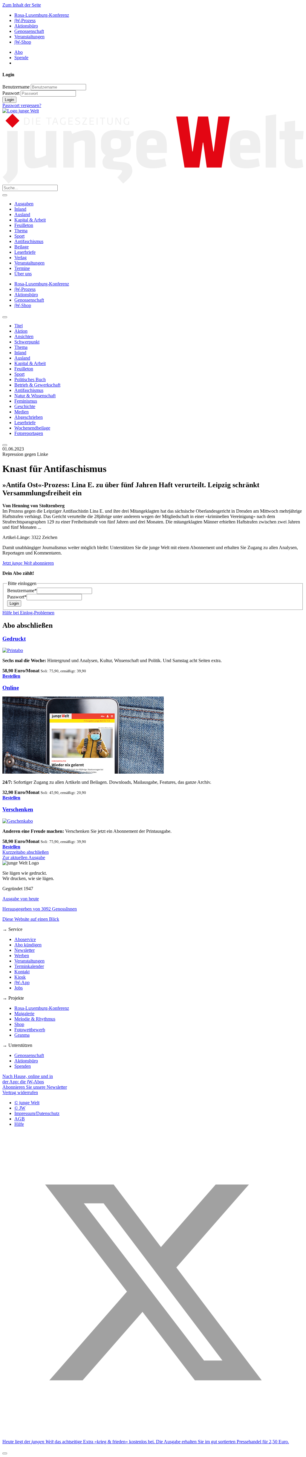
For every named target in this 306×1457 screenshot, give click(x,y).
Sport (19, 236)
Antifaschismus (28, 241)
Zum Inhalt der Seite (21, 4)
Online (10, 688)
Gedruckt (14, 639)
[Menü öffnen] (4, 195)
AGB (19, 1118)
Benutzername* (22, 590)
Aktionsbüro (26, 25)
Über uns (23, 273)
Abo (18, 52)
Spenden (22, 1066)
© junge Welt (26, 1102)
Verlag (20, 257)
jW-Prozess (25, 20)
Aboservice (25, 939)
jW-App (22, 982)
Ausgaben (23, 203)
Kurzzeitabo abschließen (25, 852)
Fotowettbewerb (29, 1029)
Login (9, 99)
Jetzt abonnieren (28, 563)
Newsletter (24, 950)
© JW (19, 1108)
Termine (22, 268)
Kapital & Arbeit (30, 219)
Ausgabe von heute (20, 898)
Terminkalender (29, 966)
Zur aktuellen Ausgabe (23, 857)
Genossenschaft (29, 31)
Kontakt (22, 971)
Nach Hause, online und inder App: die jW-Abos (27, 1079)
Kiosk (20, 977)
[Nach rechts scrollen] (4, 445)
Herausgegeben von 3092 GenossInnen (39, 908)
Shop (19, 1024)
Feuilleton (23, 225)
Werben (21, 955)
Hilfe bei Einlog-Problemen (28, 612)
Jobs (18, 987)
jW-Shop (22, 42)
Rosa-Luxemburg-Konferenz (41, 15)
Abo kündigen (28, 944)
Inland (20, 209)
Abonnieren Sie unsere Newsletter (34, 1087)
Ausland (22, 214)
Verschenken (17, 809)
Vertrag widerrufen (20, 1092)
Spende (21, 57)
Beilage (21, 246)
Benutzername (16, 86)
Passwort (10, 93)
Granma (22, 1035)
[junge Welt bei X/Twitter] (153, 1431)
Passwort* (17, 596)
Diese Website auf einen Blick (30, 919)
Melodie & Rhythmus (34, 1018)
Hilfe (19, 1124)
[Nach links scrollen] (4, 317)
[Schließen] (4, 1453)
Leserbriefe (25, 252)
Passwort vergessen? (21, 105)
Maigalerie (24, 1013)
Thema (20, 230)
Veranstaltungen (29, 36)
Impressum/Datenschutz (36, 1113)
